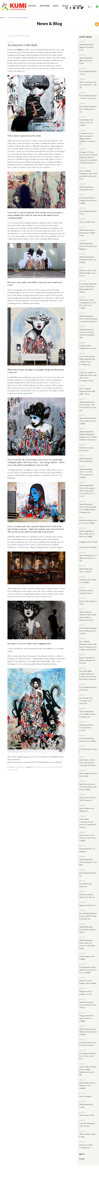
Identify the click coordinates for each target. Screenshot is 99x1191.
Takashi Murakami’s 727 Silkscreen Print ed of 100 (88, 558)
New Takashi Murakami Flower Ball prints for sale (87, 109)
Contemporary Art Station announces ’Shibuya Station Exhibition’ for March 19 (87, 138)
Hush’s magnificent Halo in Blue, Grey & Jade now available (87, 533)
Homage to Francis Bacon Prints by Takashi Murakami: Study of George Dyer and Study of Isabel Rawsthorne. (88, 157)
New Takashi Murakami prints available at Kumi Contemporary (87, 916)
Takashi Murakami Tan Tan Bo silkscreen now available (87, 421)
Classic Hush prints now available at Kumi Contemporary (87, 714)
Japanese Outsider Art (87, 905)
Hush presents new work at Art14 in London (86, 727)
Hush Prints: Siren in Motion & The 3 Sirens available (87, 838)
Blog (55, 6)
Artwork (45, 6)
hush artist (47, 767)
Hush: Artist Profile (86, 1115)
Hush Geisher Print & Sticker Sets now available (87, 1085)
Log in (82, 1159)
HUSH (19, 159)
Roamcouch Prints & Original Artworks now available (88, 200)
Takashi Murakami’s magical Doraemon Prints (86, 47)
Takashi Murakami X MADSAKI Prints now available (87, 259)
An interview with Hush (22, 45)
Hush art (39, 767)
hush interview (57, 767)
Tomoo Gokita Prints (87, 222)
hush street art (12, 770)
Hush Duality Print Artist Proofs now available (86, 122)
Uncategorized (20, 767)
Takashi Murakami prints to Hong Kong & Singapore (88, 246)
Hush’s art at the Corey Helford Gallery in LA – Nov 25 (88, 273)
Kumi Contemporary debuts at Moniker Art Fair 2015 (87, 660)
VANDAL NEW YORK (16, 536)
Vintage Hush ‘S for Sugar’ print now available (86, 1018)
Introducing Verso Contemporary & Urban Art (86, 700)
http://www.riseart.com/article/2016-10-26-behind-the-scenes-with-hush (34, 762)
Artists (32, 6)
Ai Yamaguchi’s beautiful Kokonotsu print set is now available (87, 970)
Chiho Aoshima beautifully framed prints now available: (88, 1031)
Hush (19, 49)
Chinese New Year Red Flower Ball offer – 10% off (88, 85)
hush (34, 767)
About (65, 6)
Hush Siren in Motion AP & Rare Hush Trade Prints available (88, 787)
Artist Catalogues (85, 1096)
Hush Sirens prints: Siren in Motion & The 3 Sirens (87, 1005)
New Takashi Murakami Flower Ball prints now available (87, 631)
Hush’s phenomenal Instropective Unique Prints (87, 232)
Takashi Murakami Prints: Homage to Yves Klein (88, 862)
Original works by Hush (88, 542)
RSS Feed (97, 24)
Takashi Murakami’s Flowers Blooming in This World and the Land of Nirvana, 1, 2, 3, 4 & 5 (87, 490)
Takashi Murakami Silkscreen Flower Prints (86, 60)
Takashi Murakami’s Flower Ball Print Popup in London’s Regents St (88, 318)
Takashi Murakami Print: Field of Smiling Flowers (87, 929)
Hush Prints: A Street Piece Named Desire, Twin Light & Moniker (87, 762)
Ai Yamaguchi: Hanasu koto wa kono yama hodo (87, 1056)
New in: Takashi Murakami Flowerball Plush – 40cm (87, 391)
